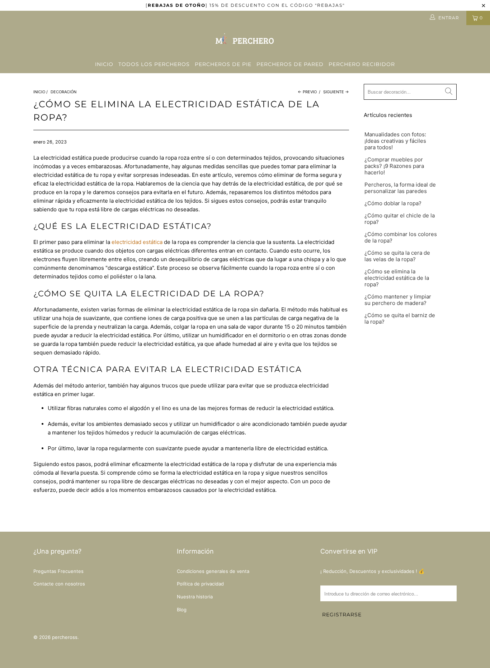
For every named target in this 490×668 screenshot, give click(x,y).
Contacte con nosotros (59, 584)
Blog (182, 609)
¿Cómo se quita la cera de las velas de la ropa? (397, 256)
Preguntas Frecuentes (58, 571)
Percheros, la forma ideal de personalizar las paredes (400, 188)
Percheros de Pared (290, 64)
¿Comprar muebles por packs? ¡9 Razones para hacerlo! (394, 166)
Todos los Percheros (154, 64)
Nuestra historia (195, 596)
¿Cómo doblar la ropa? (392, 203)
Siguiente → (336, 91)
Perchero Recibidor (362, 64)
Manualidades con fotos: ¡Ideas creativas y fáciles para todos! (395, 141)
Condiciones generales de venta (213, 571)
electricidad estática (137, 242)
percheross (64, 637)
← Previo (307, 91)
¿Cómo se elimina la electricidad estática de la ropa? (396, 278)
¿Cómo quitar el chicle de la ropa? (399, 218)
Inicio (104, 64)
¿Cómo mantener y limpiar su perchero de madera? (397, 299)
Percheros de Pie (223, 64)
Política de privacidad (200, 584)
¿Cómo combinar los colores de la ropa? (400, 237)
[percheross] (245, 40)
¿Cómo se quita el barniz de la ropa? (399, 318)
